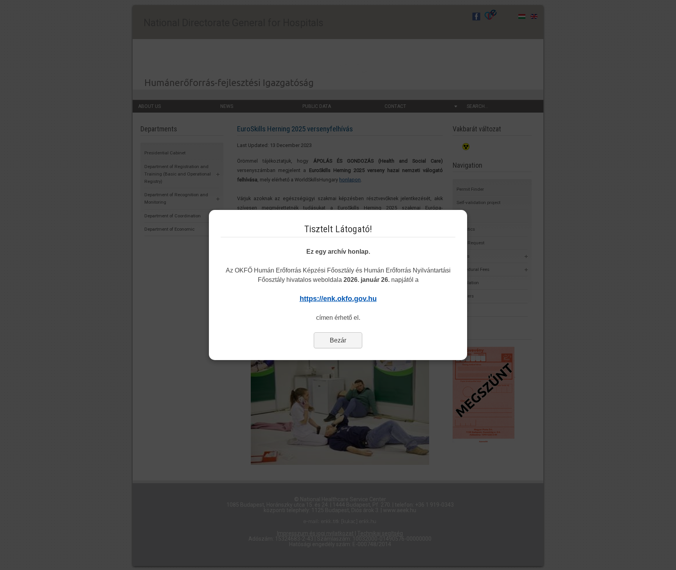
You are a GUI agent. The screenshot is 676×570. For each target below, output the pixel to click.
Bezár (338, 340)
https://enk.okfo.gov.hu (338, 299)
